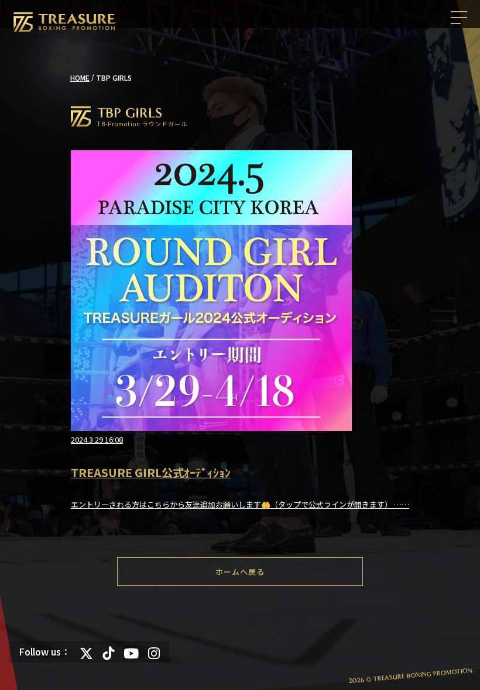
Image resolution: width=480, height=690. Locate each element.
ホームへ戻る (240, 571)
